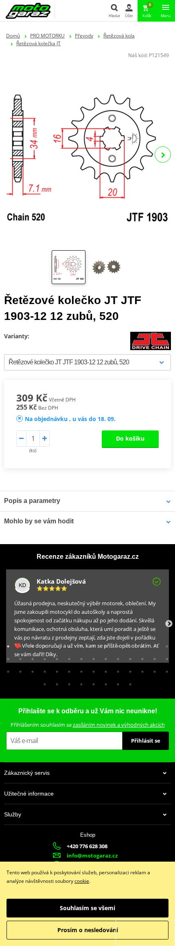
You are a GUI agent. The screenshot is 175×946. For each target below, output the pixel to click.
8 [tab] (92, 644)
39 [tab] (128, 670)
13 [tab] (153, 644)
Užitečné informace (29, 793)
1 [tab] (6, 644)
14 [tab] (165, 644)
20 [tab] (67, 657)
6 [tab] (67, 644)
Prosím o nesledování (87, 930)
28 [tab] (165, 657)
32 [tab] (43, 670)
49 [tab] (116, 682)
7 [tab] (79, 644)
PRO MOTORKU (47, 35)
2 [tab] (18, 644)
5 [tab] (55, 644)
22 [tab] (92, 657)
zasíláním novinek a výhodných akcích (119, 724)
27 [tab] (153, 657)
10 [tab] (116, 644)
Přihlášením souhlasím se (88, 724)
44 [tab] (55, 682)
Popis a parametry (32, 500)
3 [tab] (30, 644)
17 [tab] (30, 657)
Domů (13, 35)
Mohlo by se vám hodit (39, 521)
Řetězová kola (119, 35)
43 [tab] (43, 682)
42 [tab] (165, 670)
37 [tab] (104, 670)
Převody (84, 35)
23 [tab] (104, 657)
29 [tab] (6, 670)
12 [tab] (140, 644)
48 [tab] (104, 682)
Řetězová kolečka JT (38, 43)
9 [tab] (104, 644)
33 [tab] (55, 670)
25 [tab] (128, 657)
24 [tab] (116, 657)
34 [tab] (67, 670)
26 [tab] (140, 657)
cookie (81, 881)
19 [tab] (55, 657)
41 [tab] (153, 670)
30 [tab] (18, 670)
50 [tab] (128, 682)
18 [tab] (43, 657)
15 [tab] (6, 657)
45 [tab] (67, 682)
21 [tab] (79, 657)
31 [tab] (30, 670)
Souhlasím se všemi (87, 908)
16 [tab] (18, 657)
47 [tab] (92, 682)
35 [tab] (79, 670)
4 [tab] (43, 644)
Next (163, 154)
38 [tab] (116, 670)
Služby (12, 814)
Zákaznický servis (27, 773)
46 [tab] (79, 682)
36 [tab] (92, 670)
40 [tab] (140, 670)
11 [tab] (128, 644)
